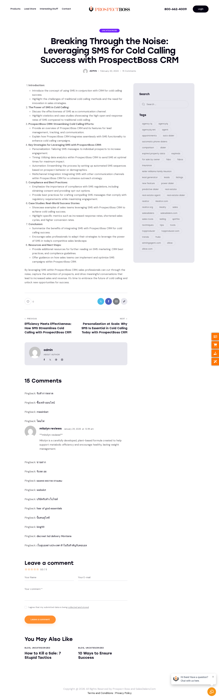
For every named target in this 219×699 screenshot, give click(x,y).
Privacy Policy (123, 693)
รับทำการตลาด (45, 393)
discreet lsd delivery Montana (54, 536)
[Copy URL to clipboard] (124, 301)
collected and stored (78, 607)
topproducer (148, 231)
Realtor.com (162, 201)
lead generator (150, 177)
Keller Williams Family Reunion (156, 171)
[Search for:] (163, 104)
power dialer (167, 183)
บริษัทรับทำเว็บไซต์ (47, 499)
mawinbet (42, 411)
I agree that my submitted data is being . (58, 607)
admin (48, 350)
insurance (147, 165)
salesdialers (148, 213)
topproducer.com (170, 231)
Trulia (157, 237)
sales (175, 207)
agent (165, 130)
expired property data (153, 153)
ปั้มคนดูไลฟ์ (43, 517)
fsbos (180, 159)
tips (162, 225)
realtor (145, 201)
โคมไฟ (40, 421)
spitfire (176, 219)
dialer (163, 147)
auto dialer (168, 136)
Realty (162, 207)
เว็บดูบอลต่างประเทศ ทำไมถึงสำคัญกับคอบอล (62, 545)
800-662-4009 (175, 9)
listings (179, 177)
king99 (40, 527)
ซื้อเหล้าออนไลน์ (46, 402)
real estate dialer (176, 195)
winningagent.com (151, 243)
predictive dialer (150, 189)
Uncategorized (109, 31)
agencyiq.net (149, 130)
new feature (148, 183)
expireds (175, 153)
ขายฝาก (41, 462)
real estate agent (151, 195)
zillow (170, 243)
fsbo (168, 159)
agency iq (147, 124)
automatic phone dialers (154, 142)
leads (167, 177)
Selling (163, 219)
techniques (147, 225)
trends (145, 237)
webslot (41, 490)
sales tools (147, 219)
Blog (28, 648)
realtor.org (147, 207)
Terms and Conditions (100, 693)
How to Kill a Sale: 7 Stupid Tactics (43, 655)
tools (172, 225)
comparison (148, 147)
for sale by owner (151, 159)
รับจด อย (41, 471)
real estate (171, 189)
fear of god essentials (49, 508)
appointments (149, 136)
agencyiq (163, 124)
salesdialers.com (168, 213)
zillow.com (147, 249)
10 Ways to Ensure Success (95, 655)
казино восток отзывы (49, 480)
